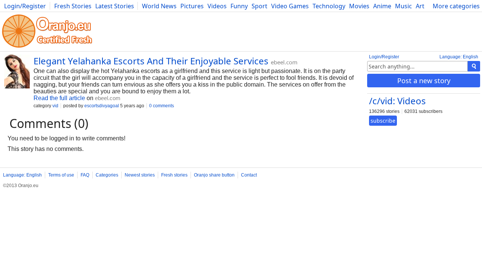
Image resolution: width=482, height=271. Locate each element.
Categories (107, 175)
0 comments (161, 105)
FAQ (85, 175)
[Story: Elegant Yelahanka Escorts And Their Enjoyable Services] (17, 72)
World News (159, 6)
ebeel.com (284, 62)
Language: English (458, 56)
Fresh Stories (73, 6)
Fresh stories (174, 175)
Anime (382, 6)
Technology (329, 6)
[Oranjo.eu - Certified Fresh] (47, 47)
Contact (249, 175)
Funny (239, 6)
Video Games (290, 6)
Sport (259, 6)
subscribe (383, 120)
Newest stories (140, 175)
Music (403, 6)
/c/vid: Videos (397, 100)
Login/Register (25, 6)
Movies (359, 6)
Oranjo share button (214, 175)
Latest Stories (114, 6)
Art (420, 6)
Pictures (192, 6)
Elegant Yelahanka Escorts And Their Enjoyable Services (151, 61)
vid (55, 105)
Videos (217, 6)
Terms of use (61, 175)
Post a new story (423, 80)
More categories (456, 6)
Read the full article (59, 98)
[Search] (474, 66)
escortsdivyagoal (101, 105)
